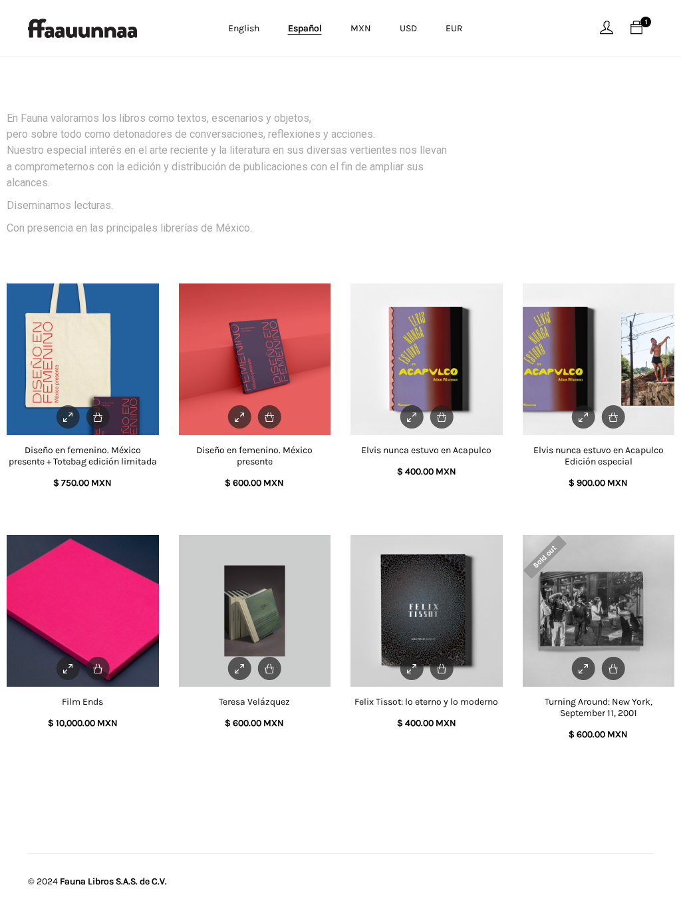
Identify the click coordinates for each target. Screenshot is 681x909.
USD (408, 28)
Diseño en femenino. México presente (254, 456)
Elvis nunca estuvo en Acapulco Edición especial (598, 456)
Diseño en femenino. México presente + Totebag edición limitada (83, 456)
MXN (360, 28)
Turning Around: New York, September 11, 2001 (598, 707)
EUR (454, 28)
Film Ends (82, 701)
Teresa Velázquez (254, 701)
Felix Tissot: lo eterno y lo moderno (426, 701)
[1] (636, 28)
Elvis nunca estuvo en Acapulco (426, 450)
